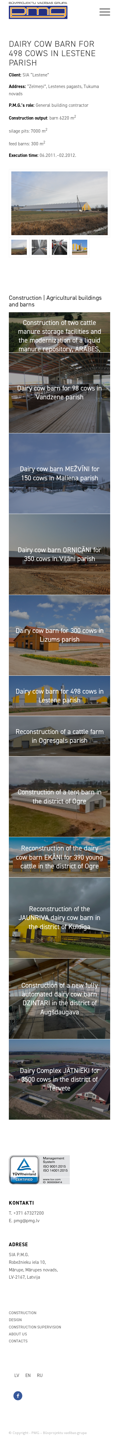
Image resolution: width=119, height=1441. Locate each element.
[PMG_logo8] (49, 12)
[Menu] (101, 12)
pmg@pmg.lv (27, 1221)
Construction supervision (35, 1327)
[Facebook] (17, 1395)
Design (15, 1319)
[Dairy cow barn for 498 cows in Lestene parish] (59, 203)
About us (18, 1334)
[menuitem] (101, 12)
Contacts (18, 1341)
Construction (22, 1312)
